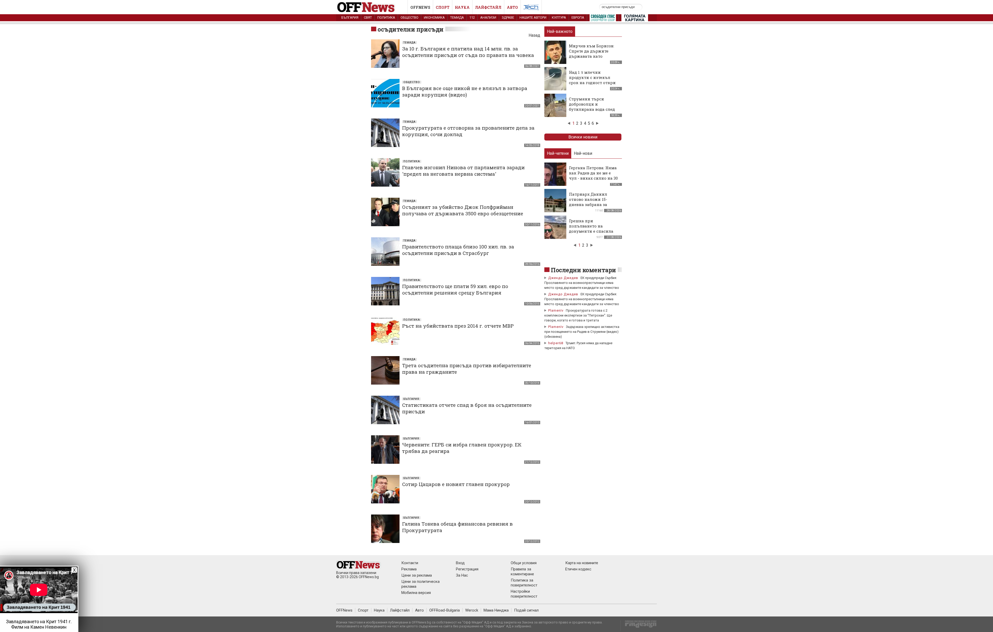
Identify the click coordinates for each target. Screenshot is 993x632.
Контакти (409, 563)
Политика (386, 17)
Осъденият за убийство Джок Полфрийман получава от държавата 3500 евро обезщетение (462, 210)
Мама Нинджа (496, 610)
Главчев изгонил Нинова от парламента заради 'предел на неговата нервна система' (463, 170)
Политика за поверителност (524, 582)
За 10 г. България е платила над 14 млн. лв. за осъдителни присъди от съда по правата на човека (468, 51)
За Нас (462, 575)
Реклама (409, 569)
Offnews (420, 7)
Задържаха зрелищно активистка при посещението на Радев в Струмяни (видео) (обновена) (581, 332)
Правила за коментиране (522, 571)
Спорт (442, 7)
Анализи (488, 17)
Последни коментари (583, 270)
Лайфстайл (488, 7)
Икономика (434, 17)
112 (472, 17)
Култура (559, 17)
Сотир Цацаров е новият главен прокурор (456, 484)
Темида (457, 17)
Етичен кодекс (578, 569)
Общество (409, 17)
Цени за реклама (416, 575)
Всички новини (582, 137)
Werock (471, 610)
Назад (534, 35)
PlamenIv (555, 310)
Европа (577, 17)
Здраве (508, 17)
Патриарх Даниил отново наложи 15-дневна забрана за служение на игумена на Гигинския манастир (594, 204)
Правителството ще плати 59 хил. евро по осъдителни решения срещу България (455, 289)
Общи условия (524, 563)
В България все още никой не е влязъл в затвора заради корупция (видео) (464, 91)
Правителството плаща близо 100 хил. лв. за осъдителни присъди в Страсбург (458, 249)
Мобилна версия (416, 592)
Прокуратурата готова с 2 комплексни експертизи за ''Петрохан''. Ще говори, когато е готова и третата (578, 315)
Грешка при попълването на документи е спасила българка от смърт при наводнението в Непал (593, 231)
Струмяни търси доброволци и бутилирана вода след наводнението (592, 106)
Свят (368, 17)
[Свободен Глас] (603, 19)
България (349, 17)
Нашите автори (533, 17)
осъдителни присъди (410, 29)
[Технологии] (531, 8)
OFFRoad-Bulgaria (444, 610)
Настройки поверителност (524, 594)
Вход (460, 563)
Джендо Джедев (563, 278)
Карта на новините (581, 563)
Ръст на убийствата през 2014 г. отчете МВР (458, 325)
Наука (462, 7)
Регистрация (467, 569)
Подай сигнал (526, 610)
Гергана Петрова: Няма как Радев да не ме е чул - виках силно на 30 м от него (593, 175)
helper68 (555, 343)
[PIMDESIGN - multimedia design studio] (638, 625)
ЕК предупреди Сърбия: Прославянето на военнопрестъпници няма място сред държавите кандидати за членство (581, 283)
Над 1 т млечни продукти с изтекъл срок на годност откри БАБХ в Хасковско (592, 80)
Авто (512, 7)
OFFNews (344, 610)
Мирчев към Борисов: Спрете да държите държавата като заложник (591, 53)
